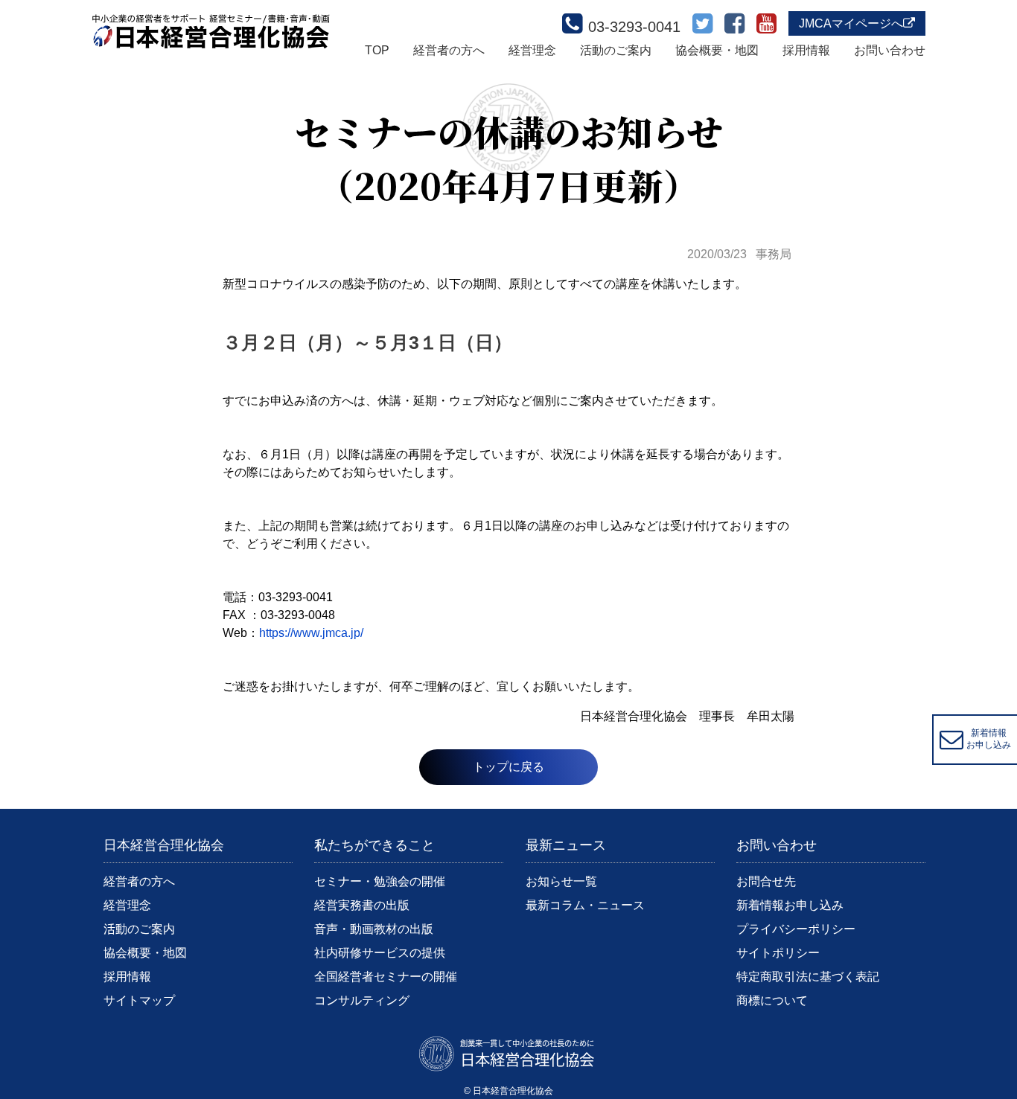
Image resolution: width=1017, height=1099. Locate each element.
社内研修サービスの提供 (379, 952)
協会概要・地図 (717, 50)
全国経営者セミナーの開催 (385, 976)
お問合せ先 (766, 881)
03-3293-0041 (634, 27)
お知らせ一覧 (561, 881)
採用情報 (806, 50)
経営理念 (532, 50)
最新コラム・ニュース (585, 905)
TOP (377, 50)
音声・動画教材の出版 (373, 929)
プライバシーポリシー (795, 929)
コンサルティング (361, 1000)
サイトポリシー (778, 952)
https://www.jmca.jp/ (311, 633)
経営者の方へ (449, 50)
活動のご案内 (615, 50)
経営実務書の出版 (361, 905)
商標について (772, 1000)
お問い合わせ (889, 50)
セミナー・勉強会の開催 (379, 881)
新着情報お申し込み (790, 905)
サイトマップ (139, 1000)
